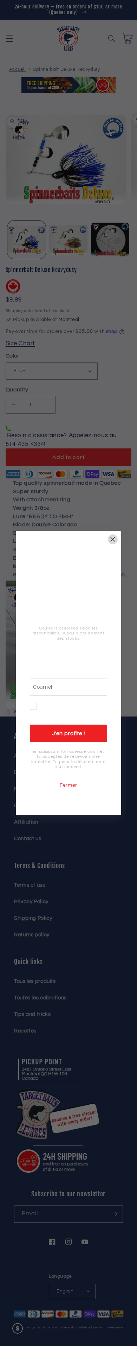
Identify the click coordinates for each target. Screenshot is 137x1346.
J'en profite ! (68, 733)
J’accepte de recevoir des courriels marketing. (74, 710)
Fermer (68, 785)
